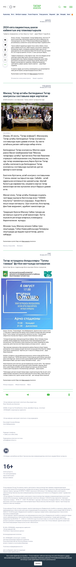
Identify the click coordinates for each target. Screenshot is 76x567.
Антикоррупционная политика (12, 534)
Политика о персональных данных (13, 531)
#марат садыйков (38, 78)
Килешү (38, 563)
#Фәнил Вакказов (20, 384)
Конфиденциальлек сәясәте (62, 557)
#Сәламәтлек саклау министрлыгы (21, 78)
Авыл (68, 14)
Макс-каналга (34, 74)
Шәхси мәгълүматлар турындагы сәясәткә (36, 557)
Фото (12, 14)
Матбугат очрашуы (21, 14)
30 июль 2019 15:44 (45, 255)
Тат (14, 7)
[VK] (7, 394)
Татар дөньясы (43, 14)
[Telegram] (5, 45)
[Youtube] (48, 395)
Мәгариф (63, 14)
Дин (58, 14)
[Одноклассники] (5, 50)
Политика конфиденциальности (13, 546)
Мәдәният (52, 14)
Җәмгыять (48, 20)
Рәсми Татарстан (33, 14)
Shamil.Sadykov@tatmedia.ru (11, 552)
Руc (4, 7)
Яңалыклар (6, 14)
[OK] (69, 395)
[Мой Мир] (5, 60)
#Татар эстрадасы (8, 384)
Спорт (49, 253)
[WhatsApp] (5, 55)
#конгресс (20, 246)
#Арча (29, 384)
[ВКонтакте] (5, 40)
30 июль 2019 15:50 (45, 87)
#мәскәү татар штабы (9, 246)
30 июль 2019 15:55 (45, 21)
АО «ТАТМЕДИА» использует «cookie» (14, 538)
